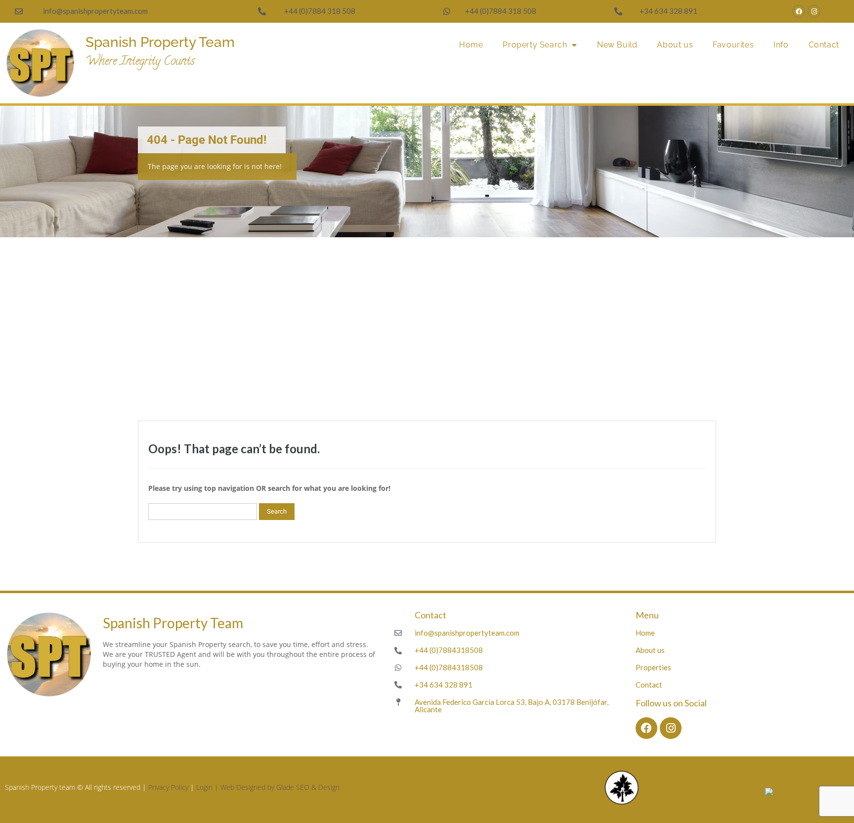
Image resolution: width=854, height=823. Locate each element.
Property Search (535, 44)
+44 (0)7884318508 (449, 650)
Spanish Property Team (160, 42)
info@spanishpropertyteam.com (95, 10)
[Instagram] (814, 11)
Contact (824, 44)
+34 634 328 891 (668, 10)
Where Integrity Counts (140, 62)
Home (471, 44)
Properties (653, 667)
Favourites (733, 44)
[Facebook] (798, 11)
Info (780, 44)
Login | (208, 787)
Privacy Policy (168, 787)
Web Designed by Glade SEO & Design (280, 787)
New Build (617, 44)
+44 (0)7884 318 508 (319, 10)
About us (675, 44)
